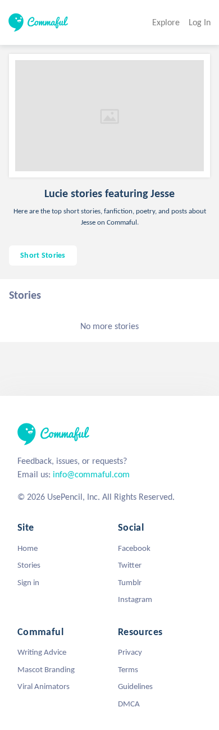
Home (27, 548)
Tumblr (130, 582)
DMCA (129, 704)
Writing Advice (41, 652)
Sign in (28, 582)
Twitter (130, 565)
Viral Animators (43, 686)
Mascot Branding (46, 669)
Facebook (134, 548)
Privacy (130, 652)
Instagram (135, 599)
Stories (28, 565)
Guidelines (135, 686)
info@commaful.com (91, 474)
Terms (128, 669)
